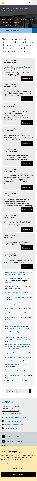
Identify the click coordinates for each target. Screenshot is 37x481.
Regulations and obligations (20, 8)
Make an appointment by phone (15, 417)
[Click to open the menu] (34, 2)
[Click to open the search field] (29, 2)
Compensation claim (11, 428)
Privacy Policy (5, 463)
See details (27, 79)
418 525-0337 (11, 407)
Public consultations (10, 10)
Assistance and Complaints (14, 425)
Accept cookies (18, 475)
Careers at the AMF (13, 436)
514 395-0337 (10, 409)
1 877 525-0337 (10, 411)
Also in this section (14, 31)
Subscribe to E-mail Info (15, 441)
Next (30, 391)
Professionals (6, 8)
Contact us (7, 401)
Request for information (13, 421)
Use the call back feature (13, 414)
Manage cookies (18, 468)
